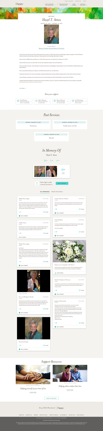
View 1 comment (22, 237)
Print (84, 1)
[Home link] (19, 4)
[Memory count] (45, 160)
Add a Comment (24, 215)
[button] (50, 5)
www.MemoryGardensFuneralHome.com (56, 85)
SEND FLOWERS (60, 272)
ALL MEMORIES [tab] (45, 191)
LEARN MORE (33, 392)
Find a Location (69, 1)
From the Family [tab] (57, 191)
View (63, 173)
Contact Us (78, 1)
